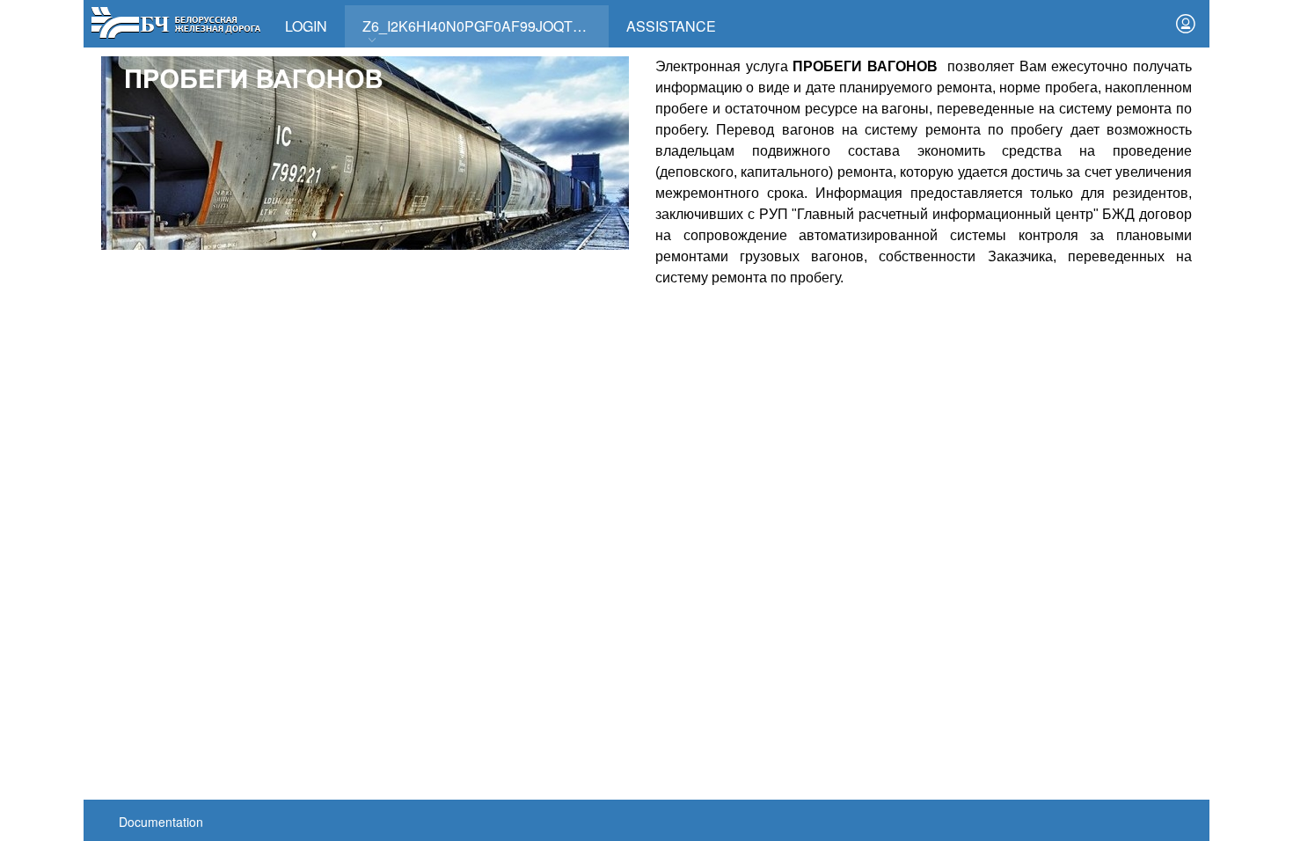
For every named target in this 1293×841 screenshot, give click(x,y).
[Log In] (1185, 24)
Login (306, 26)
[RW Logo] (175, 20)
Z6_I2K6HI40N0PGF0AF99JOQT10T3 (483, 26)
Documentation (161, 821)
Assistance (671, 26)
